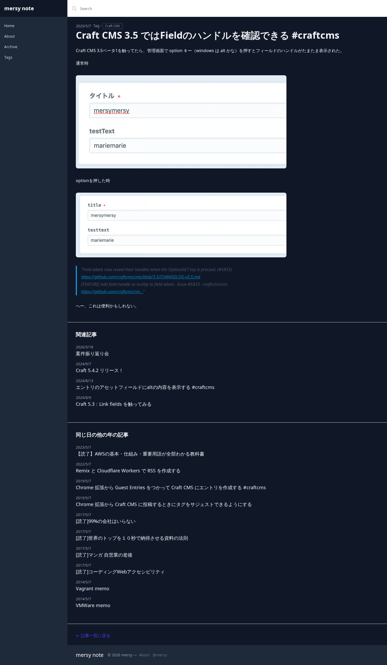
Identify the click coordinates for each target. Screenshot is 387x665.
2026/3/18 (84, 346)
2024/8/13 (84, 380)
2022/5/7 (83, 464)
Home (9, 25)
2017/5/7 (83, 514)
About (9, 36)
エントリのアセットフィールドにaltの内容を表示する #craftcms (145, 387)
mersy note (19, 8)
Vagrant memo (92, 588)
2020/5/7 (83, 25)
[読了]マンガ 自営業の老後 (104, 555)
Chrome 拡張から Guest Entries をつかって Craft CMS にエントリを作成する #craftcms (171, 487)
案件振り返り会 (92, 353)
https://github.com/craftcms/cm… (112, 291)
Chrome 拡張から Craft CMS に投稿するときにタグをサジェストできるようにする (164, 504)
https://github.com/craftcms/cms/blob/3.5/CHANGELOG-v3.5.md (140, 277)
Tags (8, 57)
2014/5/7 (83, 581)
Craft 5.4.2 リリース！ (99, 370)
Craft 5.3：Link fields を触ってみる (114, 404)
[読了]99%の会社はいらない (106, 521)
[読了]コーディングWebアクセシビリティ (120, 571)
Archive (10, 46)
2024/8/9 (83, 397)
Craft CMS (112, 26)
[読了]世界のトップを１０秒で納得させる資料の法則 (132, 538)
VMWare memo (93, 605)
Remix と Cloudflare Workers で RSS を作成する (128, 470)
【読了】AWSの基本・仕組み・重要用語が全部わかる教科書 (140, 454)
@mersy (160, 654)
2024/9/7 (83, 363)
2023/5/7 (83, 447)
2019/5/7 (83, 480)
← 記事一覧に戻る (93, 635)
